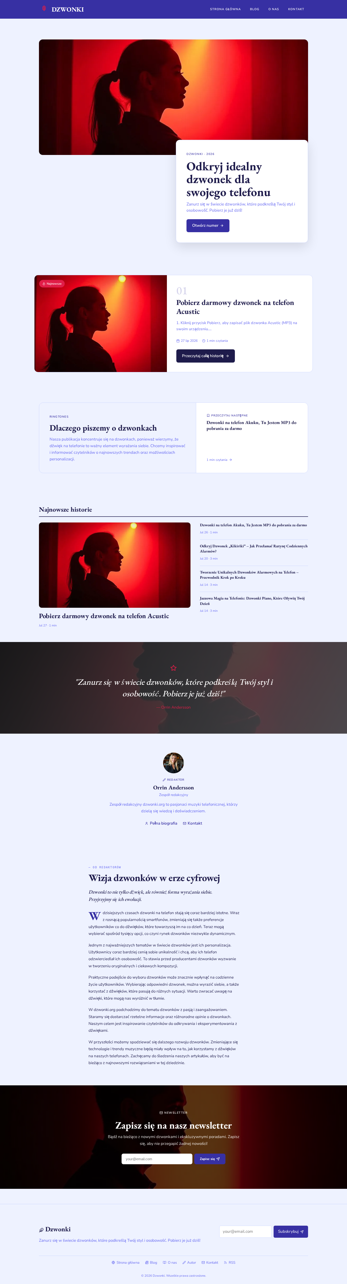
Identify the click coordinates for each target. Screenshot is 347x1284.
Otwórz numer (205, 225)
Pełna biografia (163, 823)
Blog (254, 9)
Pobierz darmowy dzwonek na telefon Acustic (235, 306)
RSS (232, 1262)
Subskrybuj (288, 1231)
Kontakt (296, 9)
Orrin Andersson (173, 787)
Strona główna (225, 9)
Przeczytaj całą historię (203, 356)
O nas (273, 9)
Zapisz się (207, 1159)
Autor (191, 1262)
